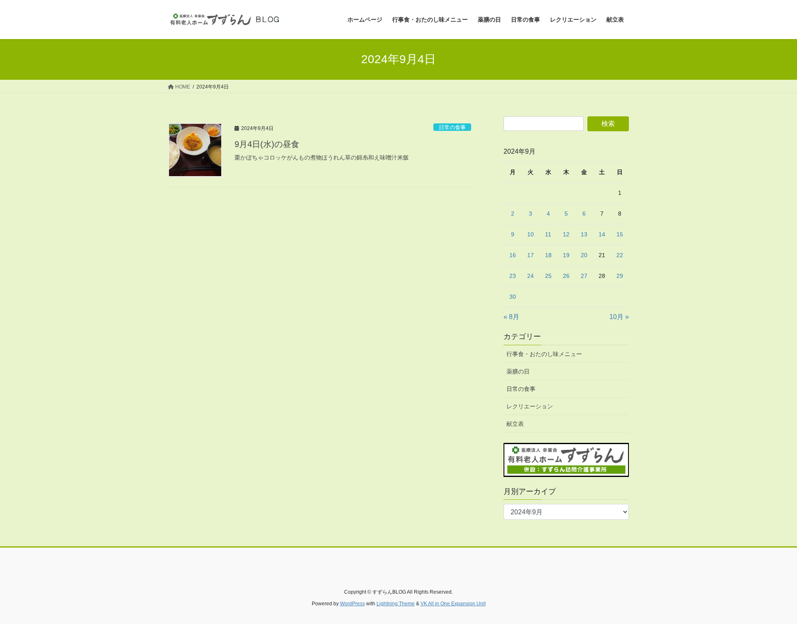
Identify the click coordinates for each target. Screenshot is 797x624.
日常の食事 (452, 127)
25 (548, 276)
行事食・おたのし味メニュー (544, 354)
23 (512, 276)
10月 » (619, 316)
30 (512, 296)
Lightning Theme (395, 604)
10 (530, 234)
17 (530, 255)
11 (548, 234)
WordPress (352, 604)
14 (602, 234)
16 (512, 255)
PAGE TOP (771, 598)
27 (584, 276)
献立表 (515, 423)
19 (566, 255)
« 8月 (511, 316)
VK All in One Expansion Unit (453, 604)
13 (584, 234)
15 (619, 234)
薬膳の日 (518, 371)
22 (619, 255)
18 (548, 255)
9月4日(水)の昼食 (267, 144)
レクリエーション (529, 406)
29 (619, 276)
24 (530, 276)
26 (566, 276)
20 (584, 255)
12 (566, 234)
